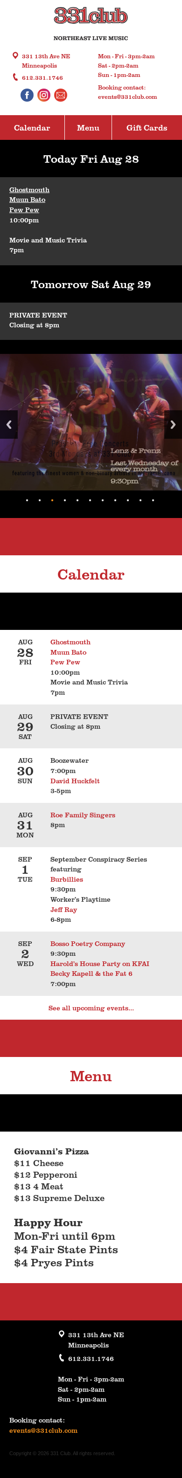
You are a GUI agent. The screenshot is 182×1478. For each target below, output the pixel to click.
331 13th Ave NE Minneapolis (46, 60)
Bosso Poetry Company (89, 943)
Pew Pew (24, 209)
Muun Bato (27, 199)
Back (9, 424)
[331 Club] (91, 24)
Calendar (32, 127)
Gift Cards (147, 127)
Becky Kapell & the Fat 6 (91, 973)
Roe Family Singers (83, 814)
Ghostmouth (29, 189)
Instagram (43, 95)
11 (153, 500)
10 (140, 500)
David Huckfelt (75, 780)
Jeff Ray (63, 909)
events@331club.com (127, 96)
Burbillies (66, 879)
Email (60, 95)
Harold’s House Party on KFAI (99, 963)
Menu (88, 127)
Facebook (27, 95)
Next (173, 424)
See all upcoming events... (91, 1007)
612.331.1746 (42, 77)
